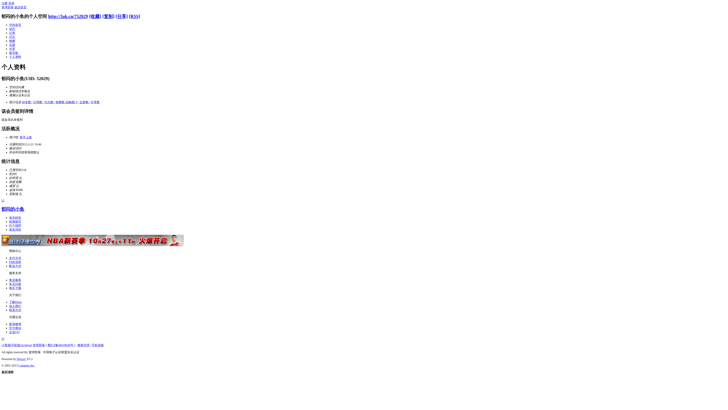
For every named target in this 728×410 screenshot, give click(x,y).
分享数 (95, 102)
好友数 (27, 102)
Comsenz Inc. (26, 365)
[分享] (122, 16)
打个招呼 (15, 225)
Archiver (26, 345)
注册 (5, 3)
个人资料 (15, 56)
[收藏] (95, 16)
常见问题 (15, 284)
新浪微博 (15, 324)
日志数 (49, 102)
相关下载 (15, 288)
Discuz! (21, 359)
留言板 (13, 52)
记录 (12, 33)
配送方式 (15, 266)
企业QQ (14, 332)
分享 (12, 48)
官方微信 (15, 328)
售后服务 (15, 280)
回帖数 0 (71, 102)
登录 (11, 3)
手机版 (15, 345)
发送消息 (15, 229)
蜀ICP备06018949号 (60, 345)
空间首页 (15, 25)
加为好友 (15, 217)
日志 (12, 37)
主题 (12, 45)
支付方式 (15, 258)
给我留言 (15, 221)
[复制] (108, 16)
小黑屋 (6, 345)
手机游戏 (98, 345)
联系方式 (15, 310)
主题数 (84, 102)
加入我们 (15, 306)
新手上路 (26, 137)
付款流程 (15, 262)
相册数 (60, 102)
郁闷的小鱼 (13, 209)
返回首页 (20, 7)
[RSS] (134, 16)
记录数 (38, 102)
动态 (12, 29)
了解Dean (15, 302)
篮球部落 (8, 7)
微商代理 (83, 345)
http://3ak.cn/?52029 (68, 16)
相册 (12, 41)
